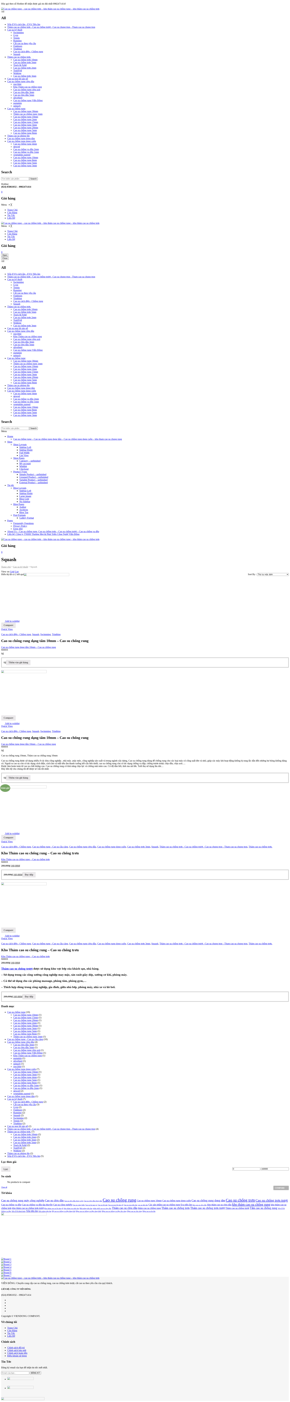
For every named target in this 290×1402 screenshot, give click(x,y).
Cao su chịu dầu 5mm (23, 95)
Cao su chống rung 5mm (25, 130)
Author (22, 507)
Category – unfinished (29, 461)
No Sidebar (24, 501)
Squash (16, 54)
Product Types (20, 471)
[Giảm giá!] (24, 884)
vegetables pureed (21, 154)
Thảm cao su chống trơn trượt (207, 1208)
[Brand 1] (6, 1259)
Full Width (24, 452)
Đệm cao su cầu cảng (134, 1211)
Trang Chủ (12, 1328)
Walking (17, 73)
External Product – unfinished (33, 482)
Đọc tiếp (29, 874)
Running (17, 40)
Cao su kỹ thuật (14, 30)
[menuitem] (12, 210)
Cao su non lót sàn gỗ (17, 78)
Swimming (18, 32)
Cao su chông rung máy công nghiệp (22, 1200)
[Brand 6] (6, 1272)
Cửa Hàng (12, 1330)
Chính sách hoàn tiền (17, 1353)
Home (10, 436)
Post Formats (19, 515)
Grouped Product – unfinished (33, 477)
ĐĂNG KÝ (35, 1373)
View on (5, 571)
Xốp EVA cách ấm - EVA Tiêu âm (23, 24)
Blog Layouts (19, 488)
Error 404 (18, 528)
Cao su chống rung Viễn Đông (28, 100)
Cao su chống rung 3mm (25, 125)
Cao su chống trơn (240, 1200)
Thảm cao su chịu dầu (124, 1208)
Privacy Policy (20, 526)
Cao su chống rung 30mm (25, 111)
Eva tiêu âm (186, 1204)
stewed (16, 146)
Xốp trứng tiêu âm (45, 1211)
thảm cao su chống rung (149, 1208)
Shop (9, 442)
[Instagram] (8, 1305)
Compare (8, 625)
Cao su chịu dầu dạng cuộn (73, 1201)
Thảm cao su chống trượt (17, 968)
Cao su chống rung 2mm (25, 119)
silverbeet (17, 97)
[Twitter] (8, 1302)
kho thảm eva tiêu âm (71, 1208)
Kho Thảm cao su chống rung (27, 87)
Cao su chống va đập (11, 1204)
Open (4, 255)
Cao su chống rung (16, 108)
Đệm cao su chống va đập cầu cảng (114, 1211)
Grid (12, 571)
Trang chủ (6, 567)
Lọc (6, 1169)
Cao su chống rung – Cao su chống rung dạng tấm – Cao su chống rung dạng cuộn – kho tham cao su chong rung (67, 439)
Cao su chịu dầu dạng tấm (93, 1201)
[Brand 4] (6, 1267)
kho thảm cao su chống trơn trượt (28, 1208)
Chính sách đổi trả (16, 1347)
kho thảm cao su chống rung (251, 1204)
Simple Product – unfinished (32, 474)
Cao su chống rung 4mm (25, 144)
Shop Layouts (20, 444)
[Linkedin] (8, 1308)
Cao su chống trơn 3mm (24, 76)
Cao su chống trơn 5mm (24, 62)
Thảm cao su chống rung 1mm (27, 114)
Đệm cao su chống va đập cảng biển (88, 1211)
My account (25, 463)
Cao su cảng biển (79, 1205)
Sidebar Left (25, 447)
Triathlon (17, 49)
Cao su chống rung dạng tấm (21, 138)
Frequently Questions (23, 523)
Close (4, 258)
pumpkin (17, 103)
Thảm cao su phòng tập (18, 135)
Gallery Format (26, 518)
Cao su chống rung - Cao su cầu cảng (50, 846)
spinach (17, 106)
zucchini (17, 84)
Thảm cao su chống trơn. (19, 57)
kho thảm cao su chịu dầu (219, 1204)
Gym (15, 35)
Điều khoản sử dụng (17, 1355)
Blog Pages (18, 504)
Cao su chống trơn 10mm (25, 59)
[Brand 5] (6, 1270)
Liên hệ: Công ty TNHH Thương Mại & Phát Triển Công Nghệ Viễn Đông (43, 534)
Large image (25, 496)
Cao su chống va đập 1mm (26, 152)
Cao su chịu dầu (54, 1200)
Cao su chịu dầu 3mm (23, 92)
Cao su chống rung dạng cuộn (21, 141)
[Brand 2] (6, 1261)
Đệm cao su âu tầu (149, 1211)
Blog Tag (23, 512)
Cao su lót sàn (103, 1205)
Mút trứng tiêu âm (86, 1208)
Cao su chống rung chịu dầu (20, 81)
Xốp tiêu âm (32, 1211)
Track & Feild (20, 65)
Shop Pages (18, 458)
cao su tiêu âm (143, 1205)
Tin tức (10, 485)
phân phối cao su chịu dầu (102, 1208)
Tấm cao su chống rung (263, 1208)
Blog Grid (24, 499)
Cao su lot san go (91, 1205)
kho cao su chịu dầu (200, 1205)
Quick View (7, 629)
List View (24, 455)
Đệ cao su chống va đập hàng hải (63, 1211)
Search (33, 179)
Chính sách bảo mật (16, 1350)
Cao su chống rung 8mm (25, 133)
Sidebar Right (25, 450)
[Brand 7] (6, 1275)
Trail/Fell (17, 70)
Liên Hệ (11, 1336)
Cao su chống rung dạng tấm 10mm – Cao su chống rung (28, 647)
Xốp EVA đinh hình (19, 1211)
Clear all (4, 1187)
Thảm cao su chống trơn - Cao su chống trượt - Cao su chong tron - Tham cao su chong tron (51, 27)
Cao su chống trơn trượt (272, 1200)
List (17, 571)
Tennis (16, 38)
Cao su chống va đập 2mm (26, 149)
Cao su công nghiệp (62, 1204)
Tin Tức (11, 1333)
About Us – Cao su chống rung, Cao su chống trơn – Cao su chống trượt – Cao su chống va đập (53, 531)
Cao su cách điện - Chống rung (28, 51)
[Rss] (8, 1311)
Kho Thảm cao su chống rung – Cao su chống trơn (25, 859)
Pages (10, 520)
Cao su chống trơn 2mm (24, 68)
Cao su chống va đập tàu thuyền (37, 1204)
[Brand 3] (6, 1264)
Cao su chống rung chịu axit (26, 89)
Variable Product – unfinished (33, 480)
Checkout (24, 469)
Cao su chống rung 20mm (25, 127)
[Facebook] (8, 1300)
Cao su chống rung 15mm (25, 122)
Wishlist (23, 466)
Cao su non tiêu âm (130, 1205)
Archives (23, 509)
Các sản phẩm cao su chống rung (164, 1204)
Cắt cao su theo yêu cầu (24, 43)
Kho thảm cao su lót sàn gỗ (53, 1208)
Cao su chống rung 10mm (25, 116)
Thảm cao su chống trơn (175, 1208)
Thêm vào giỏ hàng (18, 662)
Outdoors (17, 46)
